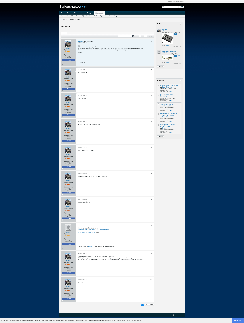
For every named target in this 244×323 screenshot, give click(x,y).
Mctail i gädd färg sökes (169, 51)
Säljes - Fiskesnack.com (73, 16)
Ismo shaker (170, 95)
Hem (62, 13)
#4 (151, 121)
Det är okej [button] (237, 320)
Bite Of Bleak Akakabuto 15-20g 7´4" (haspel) (168, 114)
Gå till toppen (179, 315)
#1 (151, 41)
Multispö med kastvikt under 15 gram (167, 125)
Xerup (164, 128)
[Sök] (182, 7)
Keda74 (165, 117)
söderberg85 (166, 106)
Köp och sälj (99, 13)
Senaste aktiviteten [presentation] (74, 33)
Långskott (164, 29)
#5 (151, 147)
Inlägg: (67, 57)
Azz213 (165, 52)
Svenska (64, 315)
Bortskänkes (109, 16)
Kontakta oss (159, 315)
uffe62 (68, 232)
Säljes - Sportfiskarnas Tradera (90, 16)
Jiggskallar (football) (167, 104)
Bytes (102, 16)
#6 (151, 173)
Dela (69, 60)
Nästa (151, 304)
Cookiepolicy (169, 315)
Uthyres (116, 16)
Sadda (68, 48)
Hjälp (151, 315)
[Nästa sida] (146, 36)
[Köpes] (81, 41)
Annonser (72, 19)
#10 (151, 279)
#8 (151, 225)
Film (75, 13)
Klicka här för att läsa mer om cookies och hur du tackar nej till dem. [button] (127, 320)
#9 (151, 253)
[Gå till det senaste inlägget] (170, 91)
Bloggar (89, 13)
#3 (151, 95)
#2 (151, 69)
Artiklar (82, 13)
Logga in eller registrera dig (175, 1)
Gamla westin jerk (172, 85)
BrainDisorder (167, 87)
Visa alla (161, 66)
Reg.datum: (67, 55)
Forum (69, 13)
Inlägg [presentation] (64, 33)
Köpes (63, 16)
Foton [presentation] (84, 33)
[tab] (64, 33)
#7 (151, 199)
